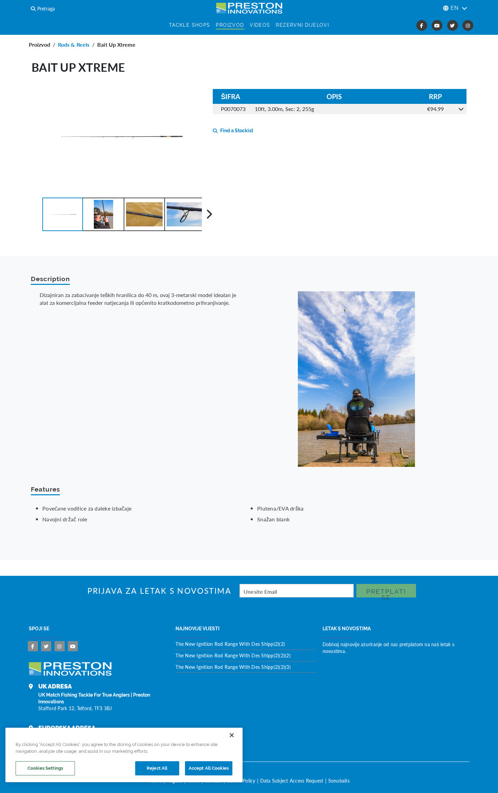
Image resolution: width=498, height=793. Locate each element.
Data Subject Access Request (292, 780)
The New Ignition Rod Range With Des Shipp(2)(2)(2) (233, 655)
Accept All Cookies (209, 768)
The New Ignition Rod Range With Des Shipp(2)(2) (230, 643)
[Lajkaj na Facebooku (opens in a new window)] (421, 25)
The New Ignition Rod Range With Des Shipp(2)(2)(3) (233, 666)
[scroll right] (209, 214)
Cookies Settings (45, 768)
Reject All (157, 768)
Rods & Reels (73, 44)
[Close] (231, 735)
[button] (62, 214)
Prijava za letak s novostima (159, 590)
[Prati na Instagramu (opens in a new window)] (467, 25)
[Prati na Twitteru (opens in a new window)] (452, 25)
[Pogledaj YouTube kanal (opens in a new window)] (437, 25)
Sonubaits (339, 780)
